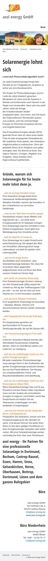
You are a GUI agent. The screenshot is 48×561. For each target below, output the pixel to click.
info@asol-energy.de (35, 511)
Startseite (23, 49)
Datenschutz (15, 555)
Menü (43, 27)
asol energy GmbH (18, 17)
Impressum (26, 555)
